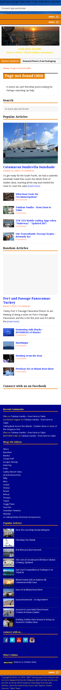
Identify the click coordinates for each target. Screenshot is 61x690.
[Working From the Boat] (8, 360)
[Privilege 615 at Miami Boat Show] (8, 373)
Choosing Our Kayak (25, 540)
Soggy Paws (9, 504)
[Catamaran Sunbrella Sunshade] (30, 161)
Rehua (6, 494)
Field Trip (7, 465)
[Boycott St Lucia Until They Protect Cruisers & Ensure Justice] (8, 615)
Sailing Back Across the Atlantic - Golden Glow (24, 426)
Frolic (5, 468)
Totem (6, 500)
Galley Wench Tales (12, 471)
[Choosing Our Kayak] (8, 545)
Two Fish (7, 507)
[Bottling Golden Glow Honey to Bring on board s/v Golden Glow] (8, 625)
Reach (6, 491)
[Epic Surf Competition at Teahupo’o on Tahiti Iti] (8, 575)
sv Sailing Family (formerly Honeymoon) (21, 517)
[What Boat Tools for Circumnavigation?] (8, 199)
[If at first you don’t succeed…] (8, 555)
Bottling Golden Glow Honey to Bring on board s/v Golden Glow (35, 620)
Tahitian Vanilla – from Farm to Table (28, 416)
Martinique (22, 343)
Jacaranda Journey (12, 474)
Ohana (6, 487)
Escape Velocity (10, 462)
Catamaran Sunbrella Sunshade (29, 167)
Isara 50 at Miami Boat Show (29, 589)
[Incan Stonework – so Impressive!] (8, 605)
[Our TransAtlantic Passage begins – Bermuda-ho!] (8, 238)
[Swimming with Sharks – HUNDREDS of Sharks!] (8, 334)
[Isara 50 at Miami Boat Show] (8, 595)
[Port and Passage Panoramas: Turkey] (30, 293)
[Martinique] (8, 347)
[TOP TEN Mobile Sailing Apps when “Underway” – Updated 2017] (8, 225)
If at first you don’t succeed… (29, 550)
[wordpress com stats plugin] (8, 662)
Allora (6, 449)
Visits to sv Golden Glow (24, 662)
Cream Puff (8, 458)
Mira (5, 481)
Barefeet (7, 452)
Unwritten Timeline (12, 510)
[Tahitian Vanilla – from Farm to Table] (8, 212)
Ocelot (6, 484)
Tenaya (6, 497)
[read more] (34, 185)
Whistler (7, 513)
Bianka (6, 455)
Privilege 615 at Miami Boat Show (35, 369)
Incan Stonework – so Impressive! (32, 599)
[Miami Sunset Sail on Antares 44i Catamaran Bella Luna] (8, 585)
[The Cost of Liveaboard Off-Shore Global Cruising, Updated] (8, 565)
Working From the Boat (29, 355)
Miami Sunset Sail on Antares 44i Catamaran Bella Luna (31, 581)
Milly (5, 478)
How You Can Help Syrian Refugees (33, 530)
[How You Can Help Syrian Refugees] (8, 535)
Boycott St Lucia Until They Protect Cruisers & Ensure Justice (32, 610)
